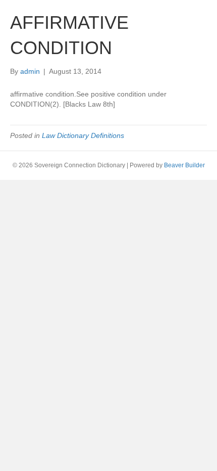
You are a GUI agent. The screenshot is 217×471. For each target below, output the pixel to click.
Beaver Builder (184, 165)
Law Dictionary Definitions (83, 135)
